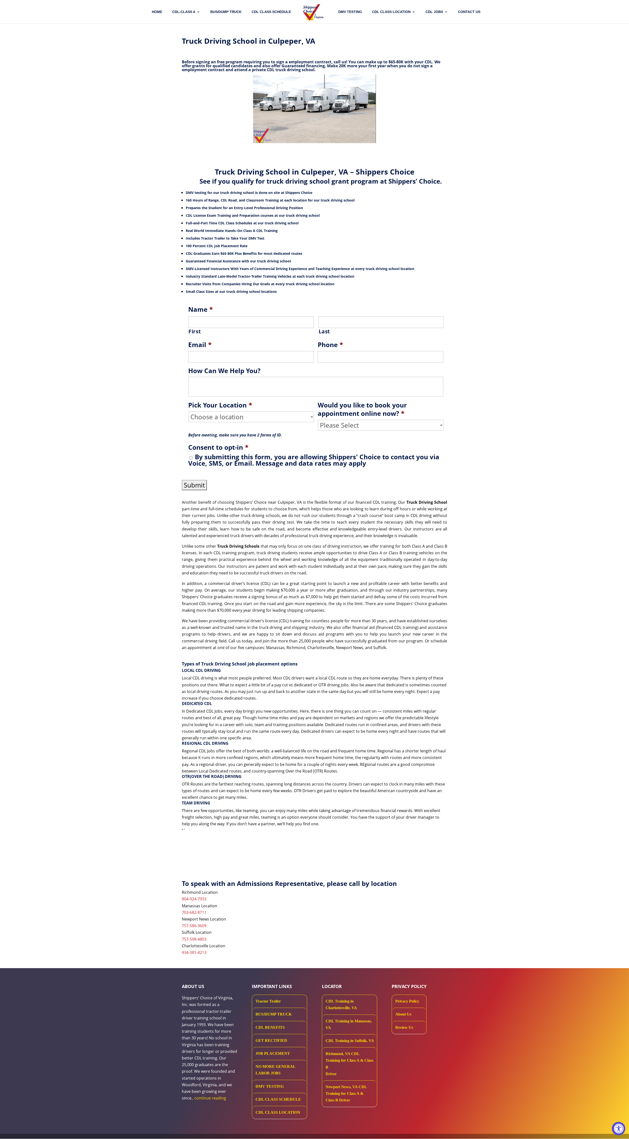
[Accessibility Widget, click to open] (618, 1128)
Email (200, 345)
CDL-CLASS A (183, 12)
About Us (403, 1014)
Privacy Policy (407, 1001)
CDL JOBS (434, 12)
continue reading (210, 1098)
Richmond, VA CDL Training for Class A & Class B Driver (349, 1064)
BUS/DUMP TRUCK (274, 1014)
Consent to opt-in (218, 447)
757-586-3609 (194, 925)
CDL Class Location (391, 12)
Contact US (469, 12)
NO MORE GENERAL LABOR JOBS (275, 1069)
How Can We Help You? (224, 371)
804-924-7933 (194, 899)
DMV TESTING (350, 12)
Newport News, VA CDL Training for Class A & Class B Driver (346, 1093)
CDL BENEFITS (270, 1027)
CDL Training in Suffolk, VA (350, 1041)
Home (157, 12)
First (194, 331)
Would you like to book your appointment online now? (362, 409)
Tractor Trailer (268, 1001)
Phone (330, 345)
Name (200, 309)
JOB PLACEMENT (273, 1053)
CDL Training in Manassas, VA (349, 1024)
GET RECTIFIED (271, 1040)
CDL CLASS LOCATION (278, 1112)
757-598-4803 (194, 939)
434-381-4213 (194, 952)
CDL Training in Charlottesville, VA (341, 1004)
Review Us (404, 1027)
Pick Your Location (220, 405)
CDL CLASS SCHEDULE (271, 12)
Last (324, 331)
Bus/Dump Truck (226, 12)
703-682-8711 (194, 912)
